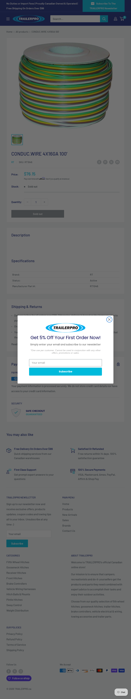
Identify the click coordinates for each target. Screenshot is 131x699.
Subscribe (65, 371)
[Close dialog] (109, 319)
